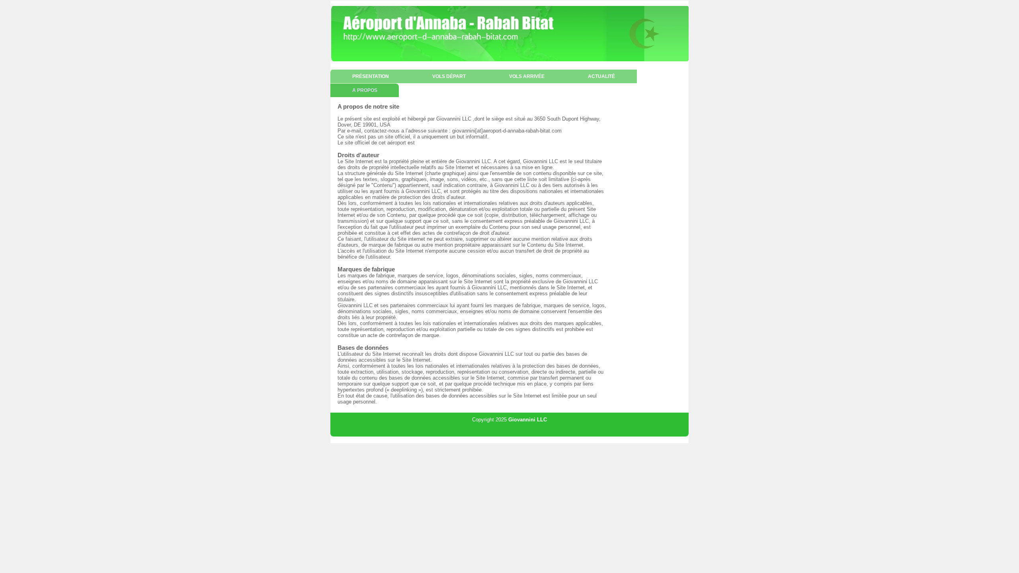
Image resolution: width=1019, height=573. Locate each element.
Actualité (601, 76)
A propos (364, 90)
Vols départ (449, 76)
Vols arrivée (527, 76)
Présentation (370, 76)
